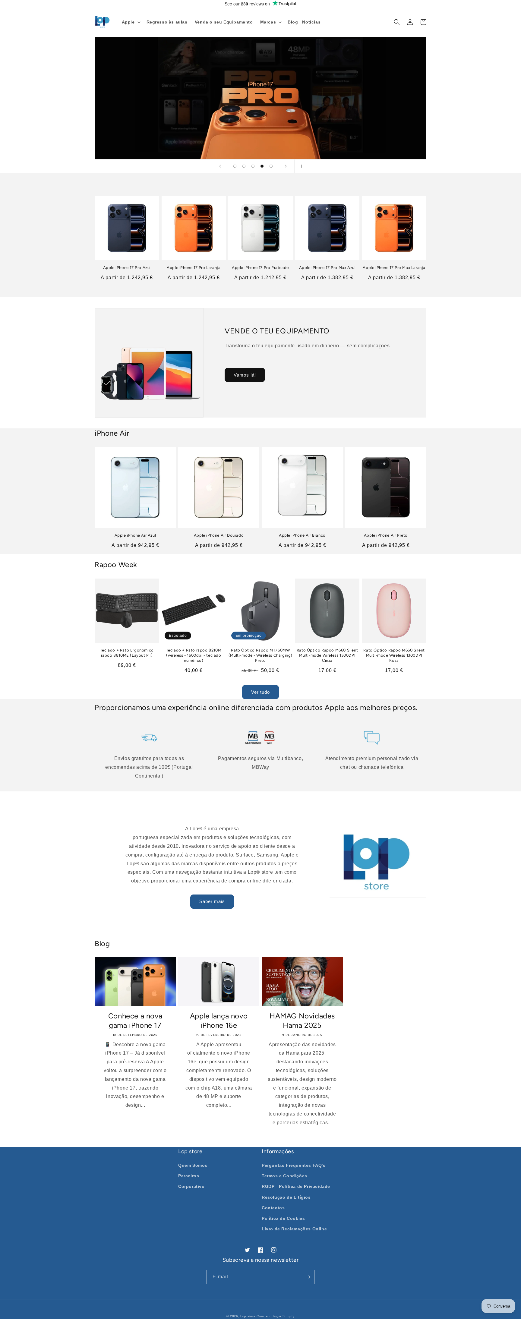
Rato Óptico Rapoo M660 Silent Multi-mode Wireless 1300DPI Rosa (394, 655)
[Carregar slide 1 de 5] (234, 166)
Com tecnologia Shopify (275, 1316)
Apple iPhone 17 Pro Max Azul (327, 267)
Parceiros (188, 1175)
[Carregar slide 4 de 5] (262, 166)
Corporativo (191, 1186)
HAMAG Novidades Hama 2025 (302, 1020)
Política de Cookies (283, 1218)
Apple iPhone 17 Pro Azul (127, 267)
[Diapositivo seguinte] (285, 166)
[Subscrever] (307, 1277)
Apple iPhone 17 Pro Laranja (193, 267)
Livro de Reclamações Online (294, 1228)
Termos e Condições (284, 1175)
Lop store (247, 1316)
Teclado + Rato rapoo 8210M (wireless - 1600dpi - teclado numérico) (194, 655)
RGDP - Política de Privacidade (296, 1186)
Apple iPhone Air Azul (135, 535)
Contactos (273, 1207)
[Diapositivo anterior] (220, 166)
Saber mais (212, 901)
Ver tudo (260, 692)
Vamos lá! (245, 374)
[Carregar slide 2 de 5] (243, 166)
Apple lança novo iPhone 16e (219, 1020)
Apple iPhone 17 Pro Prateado (260, 267)
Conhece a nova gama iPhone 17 (135, 1020)
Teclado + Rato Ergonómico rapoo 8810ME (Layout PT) (127, 653)
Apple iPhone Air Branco (302, 535)
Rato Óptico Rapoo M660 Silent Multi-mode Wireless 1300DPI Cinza (327, 655)
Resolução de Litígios (286, 1197)
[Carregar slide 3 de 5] (252, 166)
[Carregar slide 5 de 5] (271, 166)
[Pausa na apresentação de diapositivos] (301, 166)
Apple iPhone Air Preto (386, 535)
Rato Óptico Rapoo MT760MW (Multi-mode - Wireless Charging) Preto (260, 655)
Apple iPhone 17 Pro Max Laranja (394, 267)
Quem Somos (192, 1165)
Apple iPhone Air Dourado (219, 535)
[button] (130, 22)
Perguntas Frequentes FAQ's (294, 1165)
